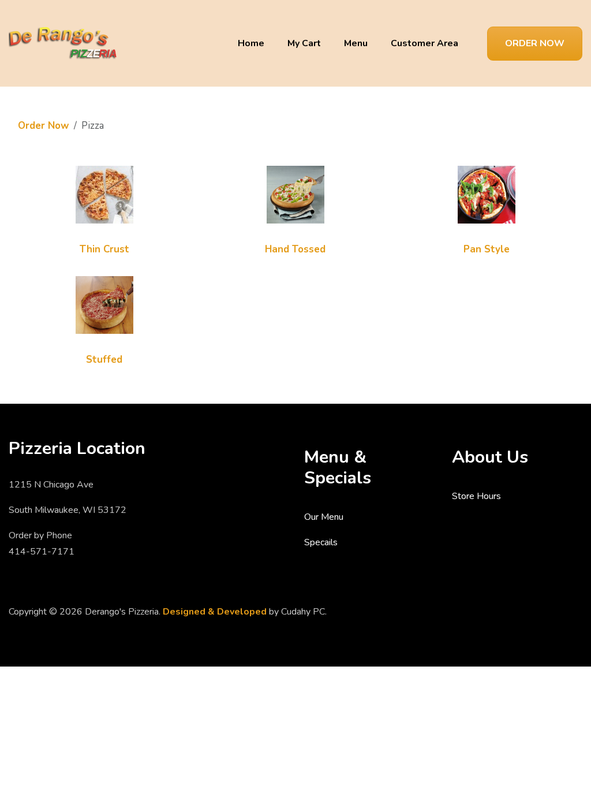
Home (251, 43)
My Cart (304, 43)
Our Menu (323, 517)
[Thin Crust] (104, 193)
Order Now (534, 43)
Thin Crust (104, 249)
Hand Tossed (295, 249)
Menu (356, 43)
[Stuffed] (104, 304)
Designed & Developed (215, 611)
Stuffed (104, 359)
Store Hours (476, 496)
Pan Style (486, 249)
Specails (321, 542)
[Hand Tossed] (295, 193)
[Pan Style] (486, 193)
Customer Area (424, 43)
